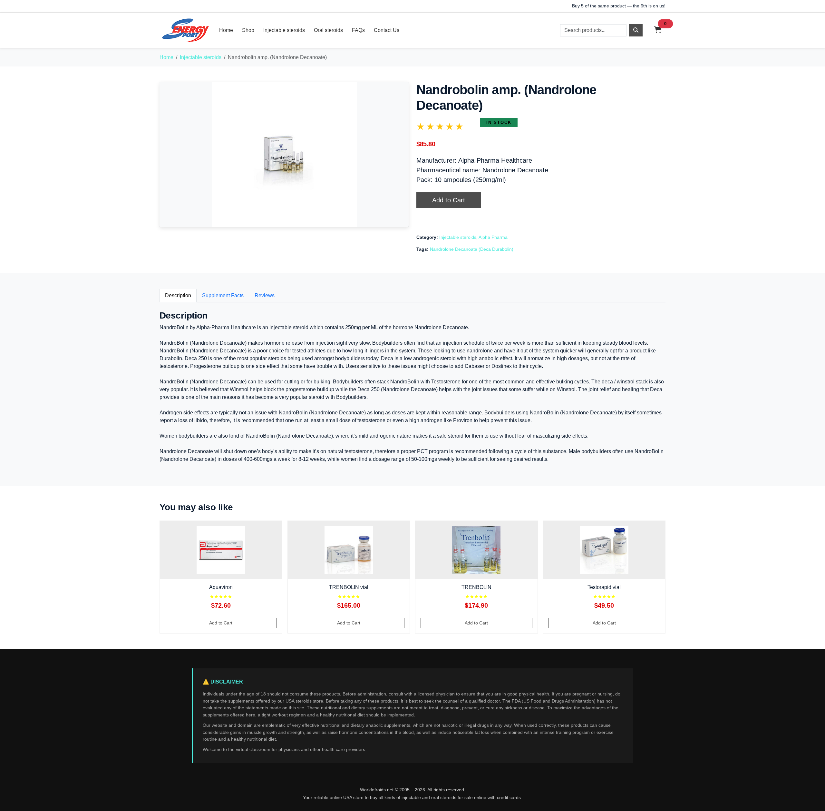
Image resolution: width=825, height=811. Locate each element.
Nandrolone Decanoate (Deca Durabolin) (471, 249)
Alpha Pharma (493, 237)
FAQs (358, 30)
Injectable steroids (284, 30)
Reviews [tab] (265, 295)
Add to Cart (448, 200)
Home (226, 30)
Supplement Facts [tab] (223, 295)
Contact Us (386, 30)
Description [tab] (178, 295)
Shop (248, 30)
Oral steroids (328, 30)
